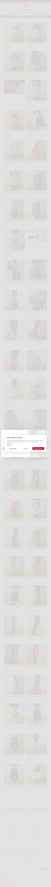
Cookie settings (12, 448)
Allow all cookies (38, 448)
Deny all (25, 448)
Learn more (9, 445)
